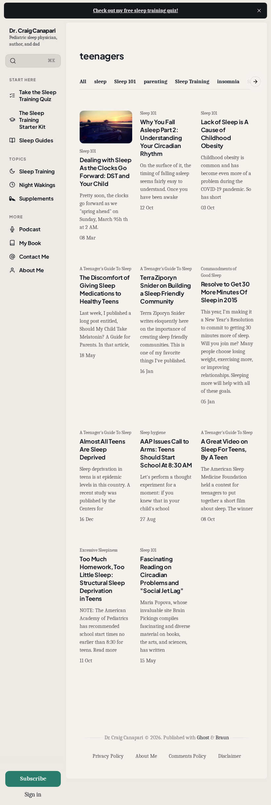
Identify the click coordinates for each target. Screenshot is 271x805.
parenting (155, 82)
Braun (222, 738)
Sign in (33, 794)
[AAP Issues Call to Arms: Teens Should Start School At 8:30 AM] (166, 476)
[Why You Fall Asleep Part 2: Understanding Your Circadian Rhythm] (166, 176)
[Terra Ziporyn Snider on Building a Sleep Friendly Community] (166, 336)
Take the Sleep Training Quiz (38, 95)
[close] (259, 10)
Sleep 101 (125, 82)
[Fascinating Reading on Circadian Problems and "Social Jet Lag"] (166, 606)
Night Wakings (37, 184)
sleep (100, 82)
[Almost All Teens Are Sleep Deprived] (106, 476)
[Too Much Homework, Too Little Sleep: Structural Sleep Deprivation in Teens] (106, 606)
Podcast (30, 229)
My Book (30, 242)
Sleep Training (37, 171)
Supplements (36, 198)
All (83, 82)
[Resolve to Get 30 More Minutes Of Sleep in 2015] (227, 336)
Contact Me (34, 256)
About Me (31, 270)
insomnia (228, 82)
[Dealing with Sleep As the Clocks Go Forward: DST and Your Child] (106, 176)
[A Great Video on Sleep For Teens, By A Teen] (227, 476)
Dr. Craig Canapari (32, 30)
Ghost (203, 738)
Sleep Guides (36, 140)
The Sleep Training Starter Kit (32, 119)
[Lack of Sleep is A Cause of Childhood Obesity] (227, 176)
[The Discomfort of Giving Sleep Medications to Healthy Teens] (106, 336)
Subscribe (33, 778)
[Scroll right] (255, 81)
